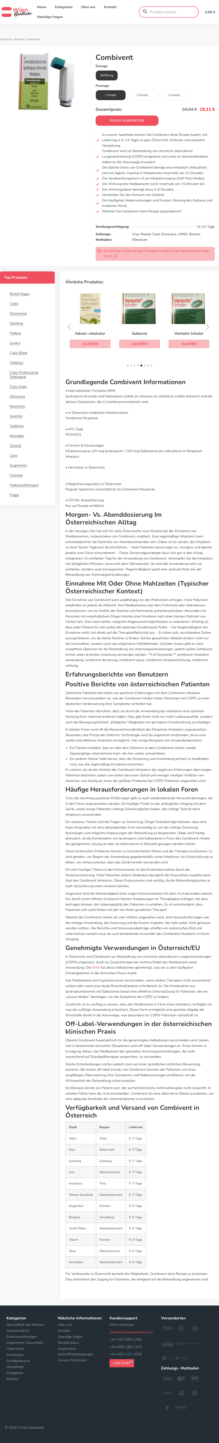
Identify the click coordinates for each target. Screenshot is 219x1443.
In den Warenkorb (127, 120)
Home (41, 7)
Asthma (19, 39)
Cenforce (16, 323)
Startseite (6, 39)
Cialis (14, 303)
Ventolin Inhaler (189, 333)
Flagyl (14, 495)
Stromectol (18, 313)
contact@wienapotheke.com (131, 1332)
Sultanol (139, 333)
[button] (90, 344)
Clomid (15, 445)
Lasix (14, 455)
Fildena (15, 333)
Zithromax (17, 396)
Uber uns (88, 7)
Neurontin (17, 406)
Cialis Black (18, 353)
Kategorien (64, 7)
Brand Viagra (20, 294)
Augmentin (18, 465)
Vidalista (16, 362)
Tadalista (17, 426)
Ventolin (16, 416)
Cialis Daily (18, 386)
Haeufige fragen (50, 17)
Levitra (15, 343)
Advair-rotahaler (90, 333)
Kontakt (110, 7)
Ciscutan (16, 475)
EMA (96, 967)
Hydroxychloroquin (24, 485)
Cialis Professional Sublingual (24, 374)
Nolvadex (17, 436)
